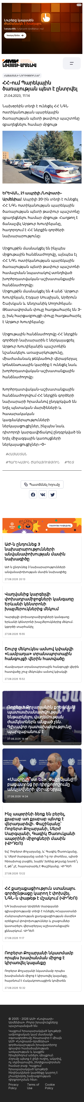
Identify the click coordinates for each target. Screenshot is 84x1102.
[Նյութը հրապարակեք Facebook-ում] (33, 494)
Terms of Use (33, 1086)
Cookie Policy (50, 1086)
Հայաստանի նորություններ (22, 75)
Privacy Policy (14, 1086)
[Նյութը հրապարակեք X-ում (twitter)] (52, 494)
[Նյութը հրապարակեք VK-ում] (42, 494)
